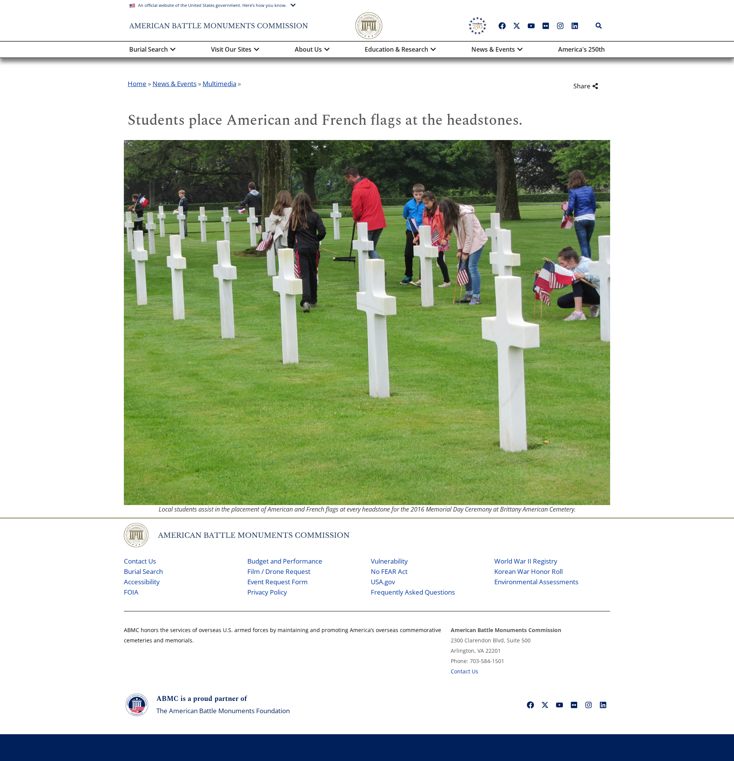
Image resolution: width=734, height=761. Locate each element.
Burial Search (143, 571)
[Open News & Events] (520, 49)
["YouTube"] (531, 25)
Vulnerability (389, 561)
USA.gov (383, 581)
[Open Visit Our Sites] (256, 49)
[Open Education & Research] (433, 49)
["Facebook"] (502, 25)
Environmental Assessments (536, 581)
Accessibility (142, 581)
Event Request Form (277, 581)
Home (137, 83)
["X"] (516, 25)
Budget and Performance (284, 561)
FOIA (131, 592)
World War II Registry (525, 561)
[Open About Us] (327, 49)
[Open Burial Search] (173, 49)
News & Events (174, 83)
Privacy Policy (267, 592)
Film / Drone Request (278, 571)
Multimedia (219, 83)
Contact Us (140, 561)
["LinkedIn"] (574, 25)
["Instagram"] (560, 25)
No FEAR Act (389, 571)
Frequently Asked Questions (413, 592)
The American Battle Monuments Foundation (223, 710)
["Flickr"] (545, 25)
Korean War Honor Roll (528, 571)
